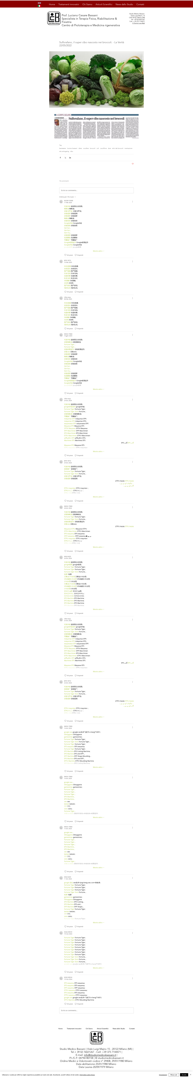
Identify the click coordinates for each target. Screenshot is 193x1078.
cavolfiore (103, 148)
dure (109, 148)
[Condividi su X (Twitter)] (65, 158)
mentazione (128, 148)
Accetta (184, 1075)
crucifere (86, 148)
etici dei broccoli (117, 148)
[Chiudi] (190, 1074)
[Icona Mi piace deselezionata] (65, 255)
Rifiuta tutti (173, 1075)
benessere (62, 148)
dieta (80, 148)
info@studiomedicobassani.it (100, 1054)
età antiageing (64, 151)
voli (98, 148)
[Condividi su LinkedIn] (70, 158)
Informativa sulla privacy (87, 1075)
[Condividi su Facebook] (60, 158)
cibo (71, 151)
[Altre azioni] (132, 201)
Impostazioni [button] (163, 1075)
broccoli (92, 148)
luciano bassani (72, 148)
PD (75, 1064)
